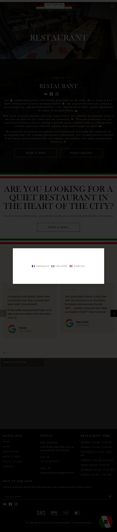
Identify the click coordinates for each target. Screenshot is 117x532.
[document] (58, 266)
